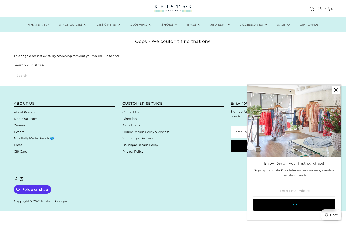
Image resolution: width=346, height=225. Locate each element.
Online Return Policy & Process (145, 132)
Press (18, 145)
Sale (281, 24)
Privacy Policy (132, 151)
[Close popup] (336, 90)
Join (294, 205)
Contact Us (130, 112)
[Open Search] (312, 9)
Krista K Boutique (54, 201)
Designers (107, 24)
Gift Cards (309, 24)
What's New (38, 24)
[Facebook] (16, 179)
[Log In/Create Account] (320, 9)
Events (19, 132)
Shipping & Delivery (137, 138)
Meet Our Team (25, 119)
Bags (192, 24)
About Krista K (25, 112)
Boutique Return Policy (140, 145)
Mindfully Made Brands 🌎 (34, 138)
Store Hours (131, 125)
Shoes (167, 24)
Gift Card (20, 151)
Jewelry (218, 24)
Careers (19, 125)
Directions (130, 119)
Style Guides (71, 24)
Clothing (139, 24)
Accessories (252, 24)
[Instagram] (21, 179)
